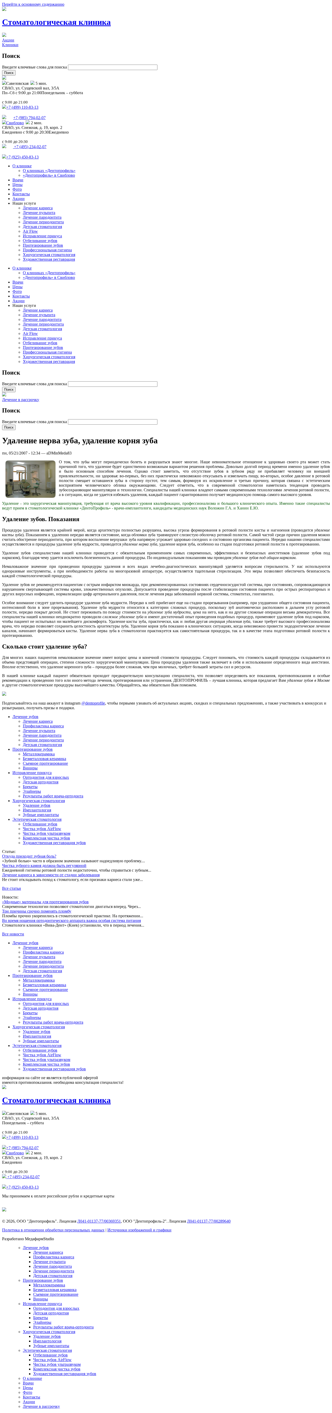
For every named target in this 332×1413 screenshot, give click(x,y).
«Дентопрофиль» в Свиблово (49, 175)
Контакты (21, 194)
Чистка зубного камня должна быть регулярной (44, 865)
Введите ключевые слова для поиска (35, 67)
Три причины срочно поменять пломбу (36, 911)
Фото (17, 189)
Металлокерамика (39, 754)
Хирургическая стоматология (49, 254)
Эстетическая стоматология (36, 819)
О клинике (22, 166)
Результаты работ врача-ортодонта (53, 796)
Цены (17, 184)
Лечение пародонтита (42, 217)
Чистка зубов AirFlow (42, 828)
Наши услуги (24, 203)
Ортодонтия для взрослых (46, 777)
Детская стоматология (42, 226)
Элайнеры (32, 791)
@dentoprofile (93, 703)
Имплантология (37, 810)
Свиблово (15, 123)
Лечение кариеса (38, 208)
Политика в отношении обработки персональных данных (53, 1230)
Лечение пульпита (39, 212)
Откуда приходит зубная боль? (29, 856)
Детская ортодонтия (40, 782)
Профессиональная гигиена (47, 250)
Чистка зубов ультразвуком (46, 833)
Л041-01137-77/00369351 (99, 1221)
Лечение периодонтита (43, 222)
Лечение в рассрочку (20, 399)
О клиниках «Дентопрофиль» (49, 170)
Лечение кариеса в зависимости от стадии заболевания (51, 875)
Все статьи (11, 888)
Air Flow (30, 231)
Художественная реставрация (49, 259)
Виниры (30, 768)
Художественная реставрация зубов (54, 842)
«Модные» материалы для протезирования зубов (45, 902)
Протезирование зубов (43, 245)
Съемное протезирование (45, 763)
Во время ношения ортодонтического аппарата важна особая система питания (71, 920)
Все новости (13, 934)
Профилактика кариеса (43, 726)
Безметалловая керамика (44, 758)
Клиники (10, 45)
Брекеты (30, 786)
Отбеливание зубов (40, 240)
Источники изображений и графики (139, 1230)
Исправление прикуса (42, 236)
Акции (8, 40)
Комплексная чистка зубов (46, 838)
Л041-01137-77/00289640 (209, 1221)
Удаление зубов (36, 805)
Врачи (17, 180)
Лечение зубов (25, 716)
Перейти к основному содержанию (33, 4)
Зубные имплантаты (41, 814)
